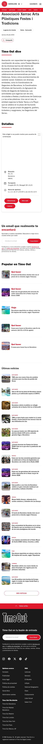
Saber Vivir (28, 702)
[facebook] (9, 659)
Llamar (9, 206)
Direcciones (11, 201)
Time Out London (8, 718)
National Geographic (31, 687)
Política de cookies (8, 687)
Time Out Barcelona (9, 704)
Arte (29, 10)
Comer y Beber (22, 10)
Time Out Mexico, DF (9, 729)
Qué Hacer (12, 10)
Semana (27, 676)
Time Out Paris (7, 725)
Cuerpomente (29, 695)
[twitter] (15, 659)
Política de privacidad (9, 683)
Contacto (5, 672)
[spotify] (20, 659)
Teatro (36, 10)
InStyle (27, 683)
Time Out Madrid (8, 714)
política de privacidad (13, 248)
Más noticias (21, 593)
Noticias (4, 10)
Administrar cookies (9, 695)
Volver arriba (23, 606)
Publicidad (6, 676)
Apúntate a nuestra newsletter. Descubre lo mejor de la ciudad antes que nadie (20, 235)
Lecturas (27, 672)
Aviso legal (6, 679)
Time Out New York (8, 721)
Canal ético (6, 691)
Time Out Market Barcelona (8, 709)
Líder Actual (29, 698)
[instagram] (3, 659)
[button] (39, 134)
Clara (26, 691)
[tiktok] (26, 659)
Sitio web (25, 201)
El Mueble (28, 679)
